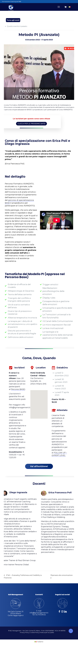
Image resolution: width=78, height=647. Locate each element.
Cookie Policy (34, 632)
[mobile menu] (58, 7)
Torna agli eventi (13, 20)
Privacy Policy (24, 632)
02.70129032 (40, 615)
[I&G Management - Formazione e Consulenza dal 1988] (11, 7)
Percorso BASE (18, 389)
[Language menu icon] (70, 7)
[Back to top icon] (71, 631)
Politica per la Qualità (47, 632)
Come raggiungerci (15, 615)
